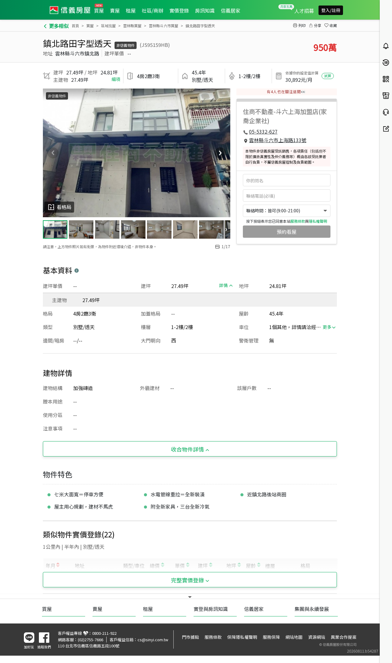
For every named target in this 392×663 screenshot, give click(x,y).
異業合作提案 (343, 637)
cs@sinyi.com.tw (153, 639)
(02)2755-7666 (90, 639)
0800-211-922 (104, 633)
